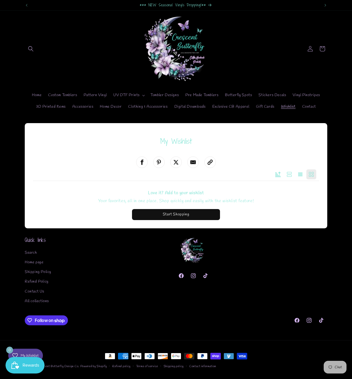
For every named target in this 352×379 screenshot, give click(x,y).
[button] (31, 49)
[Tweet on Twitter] (176, 162)
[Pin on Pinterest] (159, 162)
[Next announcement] (325, 5)
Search (31, 252)
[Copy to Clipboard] (210, 162)
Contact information (202, 366)
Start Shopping (176, 214)
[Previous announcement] (27, 5)
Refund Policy (36, 281)
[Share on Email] (193, 162)
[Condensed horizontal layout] (300, 174)
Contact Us (34, 291)
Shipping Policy (38, 272)
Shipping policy (174, 366)
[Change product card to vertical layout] (311, 174)
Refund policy (121, 366)
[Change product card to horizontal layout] (289, 174)
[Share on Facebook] (142, 162)
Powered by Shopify (93, 366)
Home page (34, 262)
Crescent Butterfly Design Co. (58, 366)
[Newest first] (278, 174)
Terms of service (147, 366)
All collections (37, 301)
